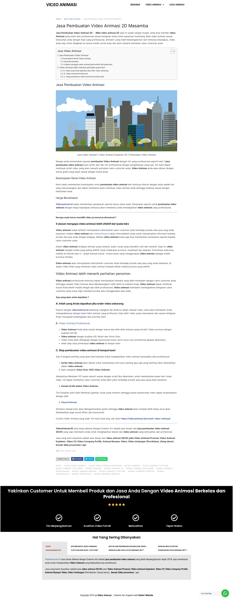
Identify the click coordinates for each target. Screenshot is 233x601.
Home (58, 19)
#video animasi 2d (114, 468)
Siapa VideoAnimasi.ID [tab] (53, 548)
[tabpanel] (116, 567)
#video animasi (93, 468)
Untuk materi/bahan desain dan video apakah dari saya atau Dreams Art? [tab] (127, 548)
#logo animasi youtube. (156, 465)
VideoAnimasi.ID (53, 559)
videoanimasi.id (80, 310)
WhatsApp (102, 459)
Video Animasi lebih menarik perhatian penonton (82, 67)
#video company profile (141, 471)
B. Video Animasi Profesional (76, 74)
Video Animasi (153, 4)
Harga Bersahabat (71, 61)
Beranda (135, 4)
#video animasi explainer (140, 468)
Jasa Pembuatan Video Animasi (73, 55)
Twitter (90, 459)
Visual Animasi (69, 402)
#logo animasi (132, 465)
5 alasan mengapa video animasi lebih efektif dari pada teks (88, 64)
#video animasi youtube (112, 471)
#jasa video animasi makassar (105, 465)
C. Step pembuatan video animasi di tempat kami (84, 76)
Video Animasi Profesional (74, 323)
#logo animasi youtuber (69, 468)
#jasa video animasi (75, 465)
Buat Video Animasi (72, 19)
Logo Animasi (176, 4)
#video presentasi (81, 474)
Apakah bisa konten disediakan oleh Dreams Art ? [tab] (172, 548)
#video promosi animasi (107, 474)
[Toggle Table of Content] (171, 51)
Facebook (78, 459)
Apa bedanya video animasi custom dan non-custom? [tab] (84, 548)
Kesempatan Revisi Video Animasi (77, 58)
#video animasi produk (84, 471)
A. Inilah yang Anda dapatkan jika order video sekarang (85, 71)
